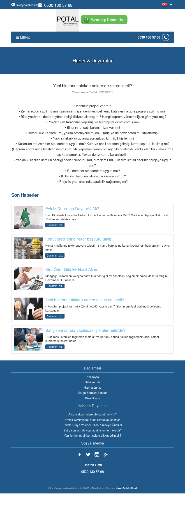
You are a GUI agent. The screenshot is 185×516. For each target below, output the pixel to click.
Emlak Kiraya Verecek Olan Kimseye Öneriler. (92, 425)
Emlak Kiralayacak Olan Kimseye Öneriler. (92, 420)
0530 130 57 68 (58, 5)
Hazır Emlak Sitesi (126, 488)
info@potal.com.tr (27, 5)
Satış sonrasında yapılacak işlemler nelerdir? (92, 430)
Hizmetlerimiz (93, 387)
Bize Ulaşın (92, 398)
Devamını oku (54, 225)
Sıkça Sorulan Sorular (92, 393)
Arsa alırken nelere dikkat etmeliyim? (92, 414)
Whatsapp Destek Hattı (108, 19)
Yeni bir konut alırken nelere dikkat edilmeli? (92, 435)
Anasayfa (92, 377)
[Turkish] (165, 4)
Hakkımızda (92, 382)
